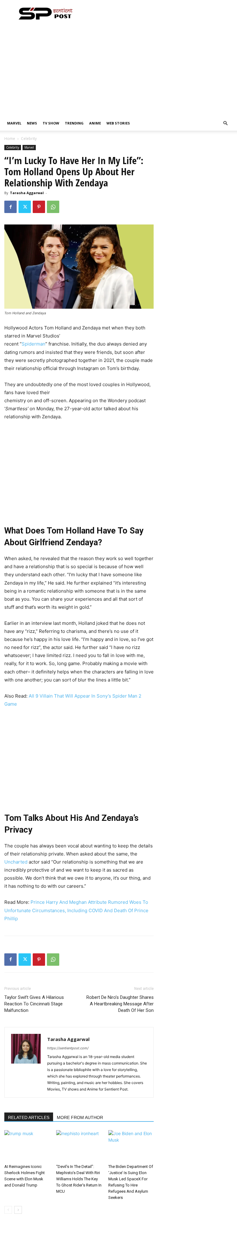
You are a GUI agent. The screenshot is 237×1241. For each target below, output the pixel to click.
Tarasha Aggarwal (27, 192)
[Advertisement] (118, 69)
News (32, 123)
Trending (74, 123)
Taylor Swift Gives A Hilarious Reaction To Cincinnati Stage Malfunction (34, 1004)
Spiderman (33, 344)
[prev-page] (8, 1210)
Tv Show (51, 123)
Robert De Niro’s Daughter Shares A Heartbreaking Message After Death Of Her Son (120, 1004)
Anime (95, 123)
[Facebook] (10, 207)
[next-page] (18, 1210)
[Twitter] (25, 207)
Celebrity (12, 147)
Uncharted (15, 862)
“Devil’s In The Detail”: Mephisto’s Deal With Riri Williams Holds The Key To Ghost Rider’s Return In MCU (79, 1179)
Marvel (14, 123)
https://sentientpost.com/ (68, 1048)
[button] (225, 123)
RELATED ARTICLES (28, 1117)
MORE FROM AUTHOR (80, 1117)
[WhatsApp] (53, 207)
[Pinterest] (39, 207)
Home (9, 138)
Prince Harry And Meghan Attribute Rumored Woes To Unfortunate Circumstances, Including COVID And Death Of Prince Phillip (76, 910)
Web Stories (118, 123)
